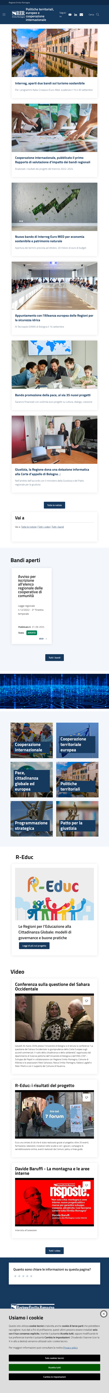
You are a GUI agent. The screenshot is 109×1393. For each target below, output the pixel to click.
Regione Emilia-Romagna (19, 2)
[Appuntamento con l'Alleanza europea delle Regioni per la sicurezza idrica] (54, 286)
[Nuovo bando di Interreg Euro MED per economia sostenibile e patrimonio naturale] (54, 207)
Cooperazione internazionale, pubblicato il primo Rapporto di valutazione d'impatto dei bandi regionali (52, 159)
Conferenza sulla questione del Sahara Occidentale (52, 986)
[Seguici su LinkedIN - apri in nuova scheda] (74, 14)
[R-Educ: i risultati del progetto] (54, 1114)
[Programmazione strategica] (32, 819)
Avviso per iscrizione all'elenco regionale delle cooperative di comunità (30, 585)
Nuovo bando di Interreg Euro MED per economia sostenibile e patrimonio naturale (49, 238)
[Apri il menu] (4, 14)
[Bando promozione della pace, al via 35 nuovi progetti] (54, 365)
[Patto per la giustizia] (77, 819)
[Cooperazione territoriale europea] (77, 740)
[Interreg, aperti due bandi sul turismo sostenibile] (54, 53)
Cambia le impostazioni (54, 1377)
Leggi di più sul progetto (34, 945)
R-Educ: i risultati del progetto (44, 1085)
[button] (97, 14)
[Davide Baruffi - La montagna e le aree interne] (54, 1202)
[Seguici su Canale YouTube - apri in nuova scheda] (69, 14)
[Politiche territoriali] (77, 779)
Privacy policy (70, 1348)
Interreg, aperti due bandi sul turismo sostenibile (50, 83)
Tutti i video (44, 527)
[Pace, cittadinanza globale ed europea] (32, 779)
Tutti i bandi (58, 527)
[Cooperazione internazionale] (32, 740)
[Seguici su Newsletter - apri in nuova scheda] (80, 14)
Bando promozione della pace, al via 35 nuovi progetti (53, 395)
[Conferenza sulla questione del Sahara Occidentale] (54, 1018)
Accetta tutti (54, 1367)
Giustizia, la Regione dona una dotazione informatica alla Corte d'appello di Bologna (52, 471)
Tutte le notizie (54, 505)
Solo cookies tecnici (54, 1358)
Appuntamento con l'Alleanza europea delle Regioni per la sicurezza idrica (54, 317)
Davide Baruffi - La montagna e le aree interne (52, 1170)
